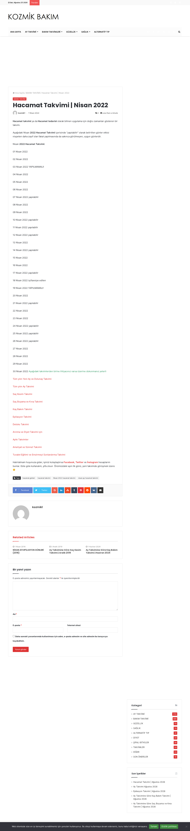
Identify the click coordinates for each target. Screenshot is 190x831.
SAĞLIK (84, 32)
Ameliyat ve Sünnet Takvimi (27, 447)
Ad (15, 614)
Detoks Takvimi (21, 424)
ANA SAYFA (15, 32)
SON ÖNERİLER (140, 757)
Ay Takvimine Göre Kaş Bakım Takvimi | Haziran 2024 (102, 551)
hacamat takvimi (44, 478)
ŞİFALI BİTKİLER (141, 742)
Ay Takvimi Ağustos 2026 (145, 786)
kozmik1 (21, 113)
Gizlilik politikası (169, 826)
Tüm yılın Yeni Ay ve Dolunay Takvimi (32, 378)
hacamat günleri (29, 478)
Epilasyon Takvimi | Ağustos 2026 (149, 791)
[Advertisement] (95, 61)
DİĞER (136, 752)
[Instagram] (168, 31)
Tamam (154, 826)
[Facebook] (153, 31)
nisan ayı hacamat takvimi (88, 478)
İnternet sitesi (74, 625)
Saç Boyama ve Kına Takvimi (28, 401)
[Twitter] (158, 31)
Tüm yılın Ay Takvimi (23, 386)
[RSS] (174, 31)
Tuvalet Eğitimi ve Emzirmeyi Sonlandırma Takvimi (39, 454)
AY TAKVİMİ (30, 32)
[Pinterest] (163, 31)
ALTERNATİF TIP (101, 32)
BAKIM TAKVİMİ (33, 93)
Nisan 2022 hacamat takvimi (64, 478)
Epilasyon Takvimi (22, 416)
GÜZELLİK (71, 32)
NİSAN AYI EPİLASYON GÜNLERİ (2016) (28, 551)
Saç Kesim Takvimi (22, 394)
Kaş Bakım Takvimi (23, 409)
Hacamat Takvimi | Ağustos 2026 (149, 782)
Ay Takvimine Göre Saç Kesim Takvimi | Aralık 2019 (65, 551)
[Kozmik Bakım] (34, 16)
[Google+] (148, 31)
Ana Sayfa (19, 93)
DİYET (136, 738)
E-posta (17, 625)
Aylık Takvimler (20, 439)
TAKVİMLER (139, 747)
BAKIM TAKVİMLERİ (51, 32)
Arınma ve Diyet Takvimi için (27, 432)
